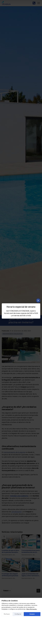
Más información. (31, 609)
